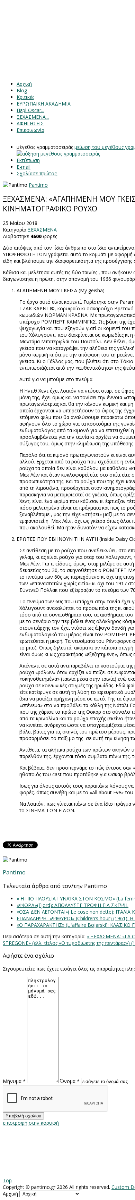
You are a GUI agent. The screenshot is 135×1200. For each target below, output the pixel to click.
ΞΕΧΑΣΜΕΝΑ (42, 229)
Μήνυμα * (14, 1081)
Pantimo (38, 185)
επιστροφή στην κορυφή (31, 1122)
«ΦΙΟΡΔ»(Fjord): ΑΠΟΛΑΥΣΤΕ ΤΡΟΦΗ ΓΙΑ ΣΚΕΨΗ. (72, 905)
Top (7, 1180)
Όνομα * (70, 1081)
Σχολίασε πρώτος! (37, 173)
